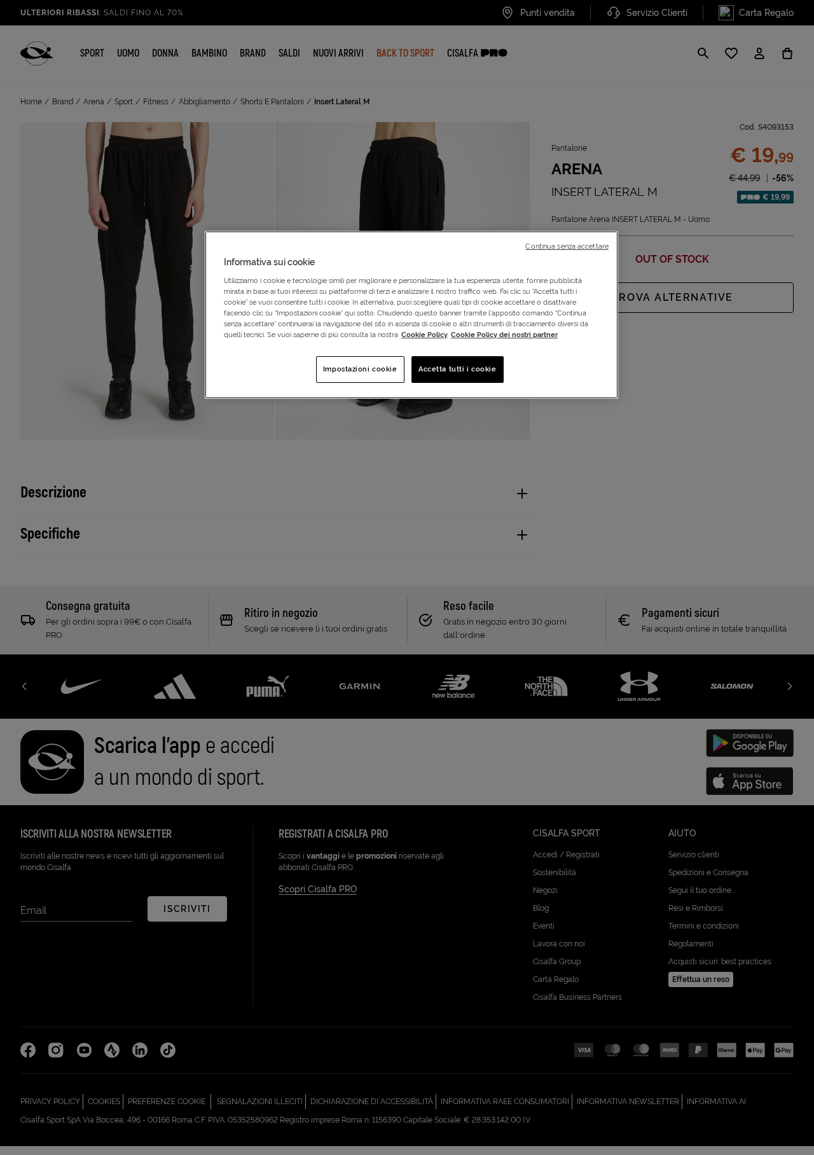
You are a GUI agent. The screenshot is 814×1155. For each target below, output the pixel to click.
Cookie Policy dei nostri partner (504, 334)
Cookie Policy (424, 334)
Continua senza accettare (567, 246)
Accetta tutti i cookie (457, 368)
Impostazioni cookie (360, 368)
